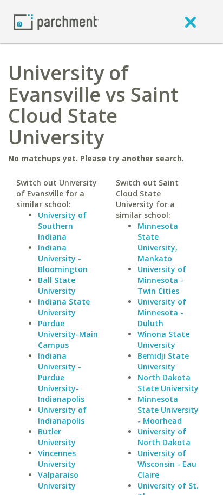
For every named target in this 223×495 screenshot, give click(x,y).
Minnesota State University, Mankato (157, 242)
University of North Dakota (164, 436)
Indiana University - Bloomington (63, 258)
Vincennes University (57, 458)
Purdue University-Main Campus (68, 334)
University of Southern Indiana (62, 226)
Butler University (57, 436)
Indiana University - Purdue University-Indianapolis (61, 377)
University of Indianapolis (62, 415)
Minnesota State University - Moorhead (168, 410)
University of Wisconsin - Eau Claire (166, 464)
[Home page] (56, 21)
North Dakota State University (168, 382)
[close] (190, 21)
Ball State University (57, 285)
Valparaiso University (58, 480)
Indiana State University (64, 307)
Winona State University (163, 339)
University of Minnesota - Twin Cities (161, 280)
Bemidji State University (163, 361)
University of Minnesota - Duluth (161, 312)
